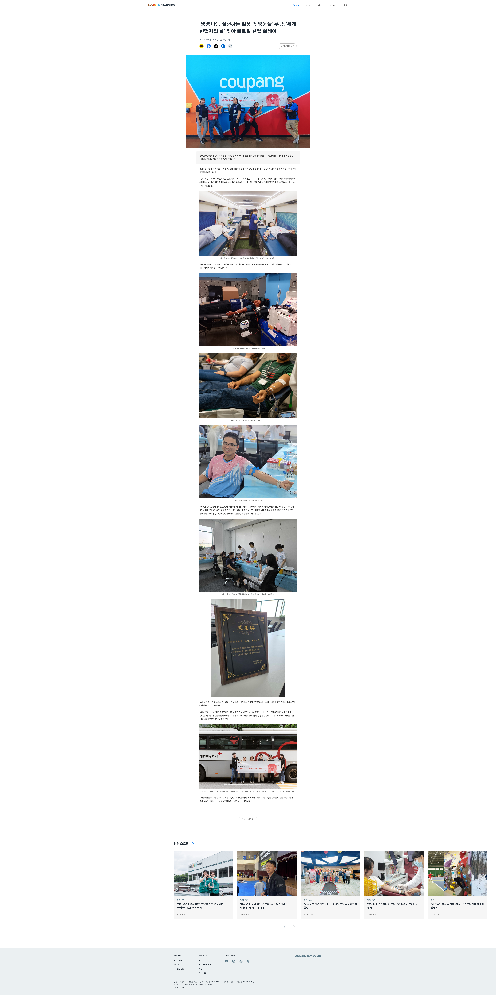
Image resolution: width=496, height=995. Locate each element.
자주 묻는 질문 (179, 969)
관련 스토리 (181, 843)
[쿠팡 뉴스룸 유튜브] (226, 961)
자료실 (320, 5)
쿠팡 (200, 961)
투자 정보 (202, 973)
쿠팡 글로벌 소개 (205, 965)
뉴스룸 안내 (178, 961)
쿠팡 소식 (295, 5)
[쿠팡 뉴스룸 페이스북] (241, 961)
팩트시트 (177, 965)
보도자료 (308, 5)
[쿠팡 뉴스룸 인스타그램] (234, 961)
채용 (200, 969)
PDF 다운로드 (288, 46)
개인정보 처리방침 (180, 987)
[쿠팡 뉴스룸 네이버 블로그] (248, 961)
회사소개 (333, 5)
